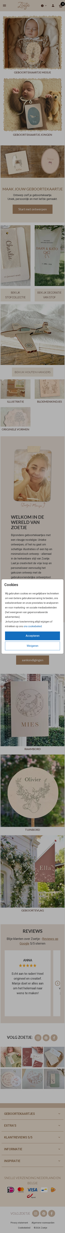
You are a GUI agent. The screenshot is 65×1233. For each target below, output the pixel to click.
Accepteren (33, 635)
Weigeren (32, 645)
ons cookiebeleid (33, 626)
